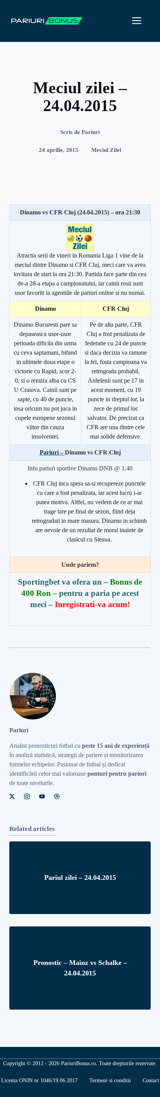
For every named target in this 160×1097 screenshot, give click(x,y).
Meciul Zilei (106, 150)
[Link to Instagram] (27, 796)
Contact (151, 1080)
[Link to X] (12, 796)
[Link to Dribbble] (56, 796)
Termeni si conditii (110, 1080)
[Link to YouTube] (42, 796)
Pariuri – (52, 452)
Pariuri (91, 132)
